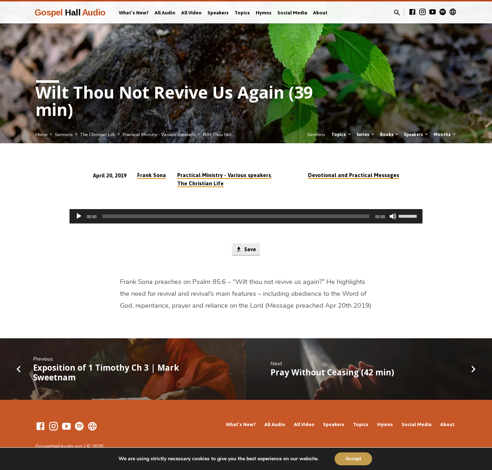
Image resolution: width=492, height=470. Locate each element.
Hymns (264, 12)
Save (249, 249)
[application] (246, 216)
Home (41, 134)
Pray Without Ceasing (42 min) (332, 372)
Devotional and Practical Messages (353, 175)
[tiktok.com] (453, 12)
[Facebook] (412, 12)
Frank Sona (151, 175)
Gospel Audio (70, 12)
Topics (242, 12)
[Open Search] (397, 13)
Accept (353, 458)
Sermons (64, 134)
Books (387, 134)
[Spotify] (443, 12)
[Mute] (393, 216)
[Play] (78, 216)
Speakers (218, 12)
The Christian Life (97, 134)
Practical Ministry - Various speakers (158, 134)
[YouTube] (433, 12)
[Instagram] (422, 12)
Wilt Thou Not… (218, 134)
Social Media (292, 12)
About (320, 12)
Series (363, 134)
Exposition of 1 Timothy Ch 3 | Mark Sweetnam (106, 372)
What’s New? (134, 12)
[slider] (409, 215)
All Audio (165, 12)
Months (443, 134)
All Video (191, 12)
